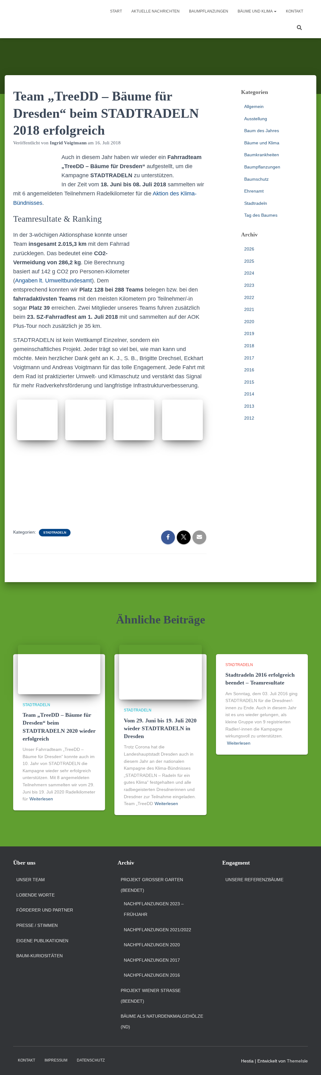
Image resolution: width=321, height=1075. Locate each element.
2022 (249, 297)
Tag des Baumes (260, 215)
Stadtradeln (54, 532)
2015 (249, 382)
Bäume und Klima (255, 11)
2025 (249, 261)
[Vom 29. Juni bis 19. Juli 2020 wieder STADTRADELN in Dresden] (160, 671)
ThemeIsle (297, 1060)
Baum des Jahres (261, 130)
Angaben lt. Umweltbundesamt (53, 280)
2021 (249, 309)
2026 (249, 248)
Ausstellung (255, 118)
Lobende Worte (35, 894)
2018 (249, 345)
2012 (249, 418)
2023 (249, 285)
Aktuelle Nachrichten (155, 11)
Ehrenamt (254, 191)
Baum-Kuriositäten (39, 955)
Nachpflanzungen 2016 (152, 975)
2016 (249, 369)
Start (116, 11)
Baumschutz (256, 179)
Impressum (56, 1060)
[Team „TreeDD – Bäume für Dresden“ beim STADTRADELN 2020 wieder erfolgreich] (59, 668)
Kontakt (294, 11)
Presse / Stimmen (37, 925)
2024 (249, 273)
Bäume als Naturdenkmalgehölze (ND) (162, 1021)
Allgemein (254, 106)
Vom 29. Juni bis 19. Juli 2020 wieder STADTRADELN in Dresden (160, 728)
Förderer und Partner (44, 909)
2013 (249, 406)
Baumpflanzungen (208, 11)
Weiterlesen (41, 798)
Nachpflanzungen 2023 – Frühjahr (154, 909)
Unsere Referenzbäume (254, 879)
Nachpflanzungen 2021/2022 (157, 929)
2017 (249, 357)
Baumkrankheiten (261, 154)
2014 (249, 393)
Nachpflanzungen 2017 (152, 960)
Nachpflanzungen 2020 (152, 944)
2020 (249, 321)
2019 (249, 333)
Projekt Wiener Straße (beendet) (151, 996)
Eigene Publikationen (42, 940)
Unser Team (30, 879)
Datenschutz (91, 1060)
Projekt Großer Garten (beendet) (152, 885)
